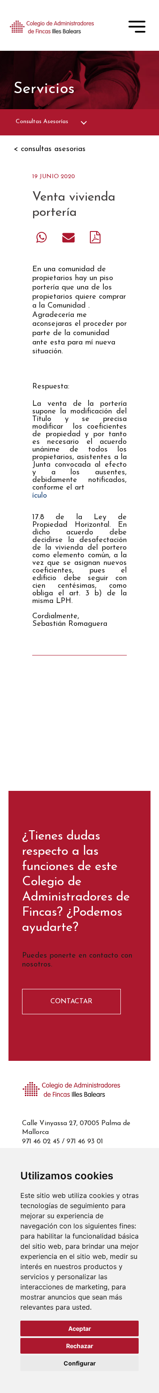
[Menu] (136, 28)
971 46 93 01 (85, 1141)
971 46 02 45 (41, 1141)
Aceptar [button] (79, 1328)
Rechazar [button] (79, 1345)
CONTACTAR (71, 1001)
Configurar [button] (80, 1363)
